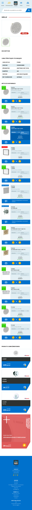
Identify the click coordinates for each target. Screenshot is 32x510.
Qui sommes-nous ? (16, 493)
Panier (21, 5)
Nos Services (16, 495)
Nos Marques (16, 496)
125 (16, 111)
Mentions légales (16, 505)
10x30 (16, 293)
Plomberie (16, 482)
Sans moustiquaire (24, 212)
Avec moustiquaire (24, 93)
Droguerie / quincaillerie (16, 486)
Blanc (25, 311)
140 (16, 132)
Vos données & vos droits (16, 503)
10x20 (16, 274)
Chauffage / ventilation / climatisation (16, 485)
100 (16, 92)
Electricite (16, 488)
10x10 (16, 153)
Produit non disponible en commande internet (20, 201)
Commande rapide (9, 5)
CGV (16, 502)
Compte (27, 5)
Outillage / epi (16, 489)
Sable (25, 329)
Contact (16, 498)
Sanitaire (16, 483)
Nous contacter (5, 185)
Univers (2, 5)
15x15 (16, 172)
